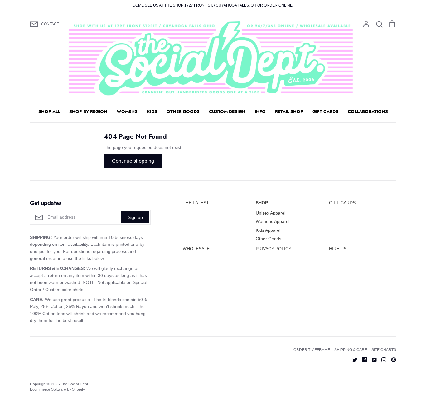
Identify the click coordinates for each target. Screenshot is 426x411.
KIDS (152, 111)
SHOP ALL (49, 111)
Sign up (135, 217)
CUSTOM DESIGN (227, 111)
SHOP (262, 202)
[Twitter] (352, 359)
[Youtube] (372, 359)
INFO (260, 111)
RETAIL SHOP (289, 111)
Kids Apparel (268, 230)
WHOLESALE (196, 248)
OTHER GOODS (183, 111)
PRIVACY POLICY (273, 248)
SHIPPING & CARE (350, 350)
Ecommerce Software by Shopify (57, 389)
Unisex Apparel (270, 212)
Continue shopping (133, 161)
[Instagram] (381, 359)
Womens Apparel (272, 221)
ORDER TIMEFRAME (311, 350)
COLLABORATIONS (368, 111)
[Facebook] (362, 359)
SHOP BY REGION (88, 111)
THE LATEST (196, 202)
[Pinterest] (391, 359)
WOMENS (127, 111)
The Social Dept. (75, 384)
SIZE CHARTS (383, 350)
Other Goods (268, 238)
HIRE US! (338, 248)
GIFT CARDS (325, 111)
